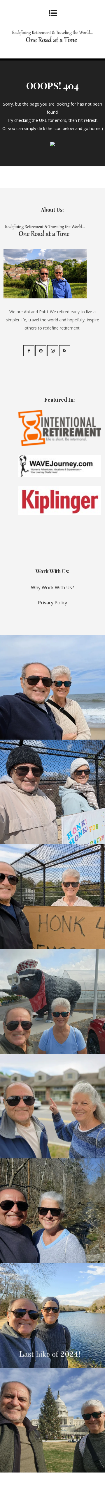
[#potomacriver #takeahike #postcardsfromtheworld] (52, 1315)
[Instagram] (52, 350)
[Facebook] (28, 350)
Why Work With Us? (52, 587)
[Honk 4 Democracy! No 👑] (52, 896)
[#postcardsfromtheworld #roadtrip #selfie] (52, 1001)
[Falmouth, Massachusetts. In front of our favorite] (52, 1106)
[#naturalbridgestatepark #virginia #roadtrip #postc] (52, 1210)
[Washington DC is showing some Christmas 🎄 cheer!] (52, 1420)
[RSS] (64, 350)
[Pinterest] (40, 350)
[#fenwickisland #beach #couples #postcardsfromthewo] (52, 687)
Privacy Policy (52, 602)
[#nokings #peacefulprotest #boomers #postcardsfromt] (52, 792)
